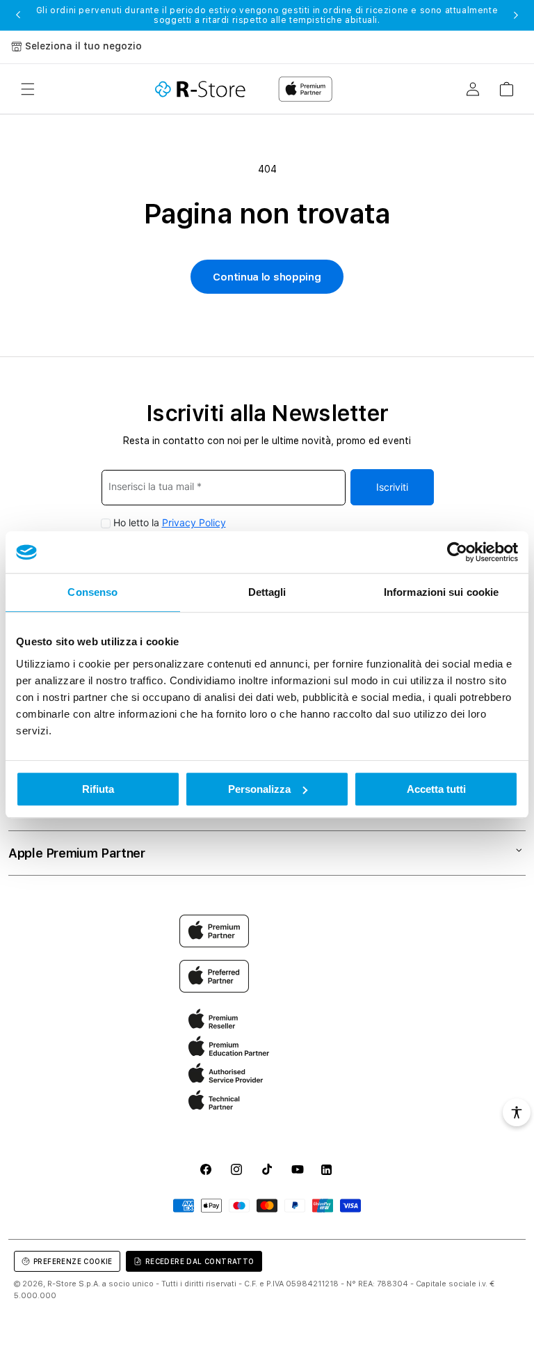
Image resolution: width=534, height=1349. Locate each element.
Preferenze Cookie (73, 1261)
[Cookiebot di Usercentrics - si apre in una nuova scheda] (457, 552)
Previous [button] (18, 15)
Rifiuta (98, 789)
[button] (27, 89)
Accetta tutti (436, 789)
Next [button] (516, 15)
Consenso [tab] (92, 592)
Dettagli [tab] (267, 592)
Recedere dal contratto (199, 1261)
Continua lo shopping (267, 277)
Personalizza (259, 789)
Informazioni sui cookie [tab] (441, 592)
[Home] (200, 89)
